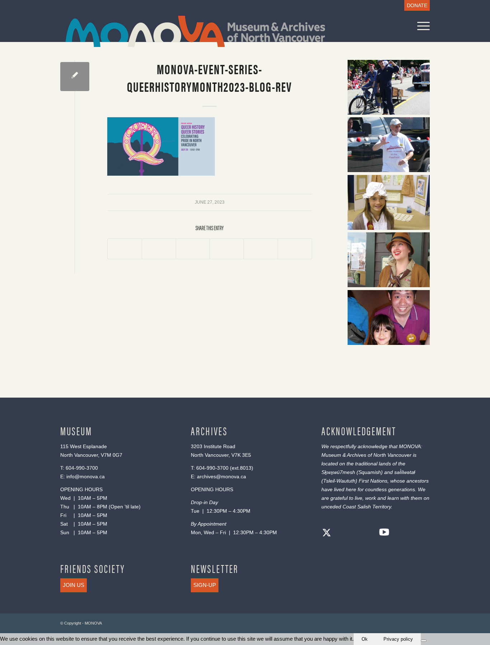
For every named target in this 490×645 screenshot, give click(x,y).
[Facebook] (341, 533)
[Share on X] (159, 249)
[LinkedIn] (369, 533)
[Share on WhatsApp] (193, 249)
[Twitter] (326, 533)
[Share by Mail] (295, 249)
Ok (365, 639)
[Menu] (421, 26)
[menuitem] (415, 6)
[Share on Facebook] (125, 249)
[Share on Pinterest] (227, 249)
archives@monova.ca (221, 476)
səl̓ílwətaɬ (404, 472)
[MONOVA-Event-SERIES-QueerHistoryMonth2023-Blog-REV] (74, 76)
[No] (424, 641)
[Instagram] (355, 533)
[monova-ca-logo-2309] (195, 31)
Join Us (73, 585)
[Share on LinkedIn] (261, 249)
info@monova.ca (85, 476)
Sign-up (204, 585)
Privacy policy (398, 639)
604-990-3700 (82, 468)
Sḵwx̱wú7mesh (338, 472)
